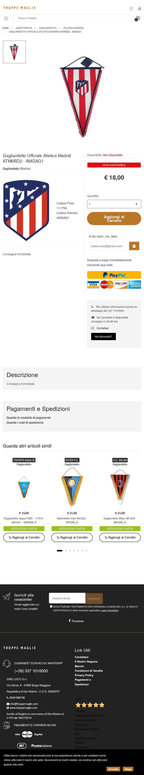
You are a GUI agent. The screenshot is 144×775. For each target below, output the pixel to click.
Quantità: (93, 196)
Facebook (78, 621)
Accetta (113, 769)
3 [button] (70, 550)
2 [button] (66, 550)
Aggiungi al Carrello (114, 218)
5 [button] (78, 550)
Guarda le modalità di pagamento (29, 417)
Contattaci (102, 328)
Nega (128, 769)
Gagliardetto (11, 168)
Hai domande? (103, 336)
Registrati (94, 598)
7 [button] (86, 550)
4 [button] (74, 550)
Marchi (79, 666)
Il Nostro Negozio (86, 661)
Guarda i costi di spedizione (25, 422)
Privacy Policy (84, 675)
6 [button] (82, 550)
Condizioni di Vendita (89, 671)
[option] (83, 96)
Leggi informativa (109, 610)
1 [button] (59, 550)
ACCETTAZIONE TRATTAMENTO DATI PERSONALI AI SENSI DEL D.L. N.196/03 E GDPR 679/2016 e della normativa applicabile (95, 608)
